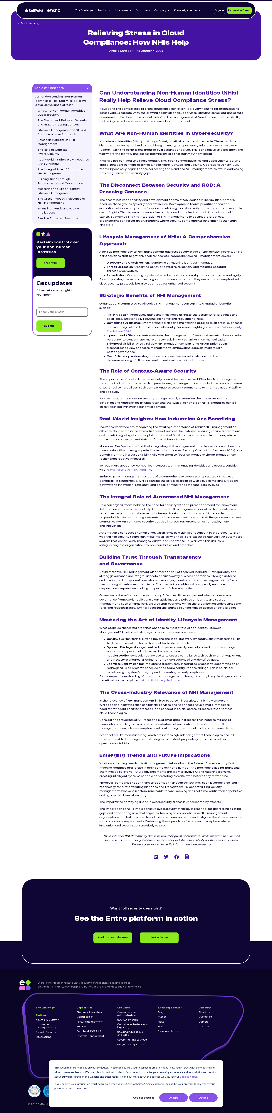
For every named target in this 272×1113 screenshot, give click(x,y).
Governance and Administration (127, 1013)
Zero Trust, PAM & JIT (89, 1031)
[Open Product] (110, 10)
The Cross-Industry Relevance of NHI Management (61, 201)
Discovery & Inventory (89, 1012)
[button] (88, 88)
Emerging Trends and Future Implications (58, 210)
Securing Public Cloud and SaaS (130, 1033)
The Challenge (45, 1008)
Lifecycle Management (90, 1036)
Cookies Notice (188, 1076)
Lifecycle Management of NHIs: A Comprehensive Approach (62, 132)
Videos (162, 1017)
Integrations (43, 1037)
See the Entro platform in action (61, 218)
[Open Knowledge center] (199, 10)
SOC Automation (127, 1020)
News (161, 1022)
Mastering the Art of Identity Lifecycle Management (59, 191)
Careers (203, 1022)
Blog (160, 1012)
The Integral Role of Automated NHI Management (61, 171)
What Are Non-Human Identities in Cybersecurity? (63, 113)
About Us (204, 1012)
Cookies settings (143, 1097)
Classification (85, 1017)
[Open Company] (168, 10)
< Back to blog (28, 23)
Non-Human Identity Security (46, 1025)
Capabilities (84, 1008)
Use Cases (123, 1008)
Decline (203, 1097)
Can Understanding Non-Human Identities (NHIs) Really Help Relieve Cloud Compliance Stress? (61, 100)
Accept (173, 1097)
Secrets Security (46, 1032)
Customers (205, 1017)
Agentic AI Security (47, 1020)
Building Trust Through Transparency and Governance (60, 181)
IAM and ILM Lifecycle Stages (159, 680)
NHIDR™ (81, 1027)
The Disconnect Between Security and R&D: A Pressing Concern (62, 122)
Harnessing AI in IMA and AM (130, 470)
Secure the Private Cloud (132, 1040)
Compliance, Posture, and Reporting (132, 1025)
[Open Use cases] (130, 10)
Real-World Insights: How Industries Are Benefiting (63, 161)
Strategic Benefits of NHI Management (56, 142)
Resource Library (168, 1031)
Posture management (90, 1022)
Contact (204, 1027)
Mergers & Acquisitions (131, 1045)
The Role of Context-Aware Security (53, 152)
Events (162, 1027)
